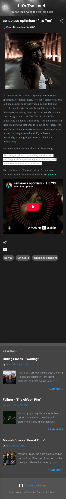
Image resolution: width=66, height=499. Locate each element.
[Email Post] (5, 250)
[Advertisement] (33, 304)
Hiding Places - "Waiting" (21, 359)
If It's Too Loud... (32, 5)
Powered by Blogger (35, 485)
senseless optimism (45, 257)
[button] (61, 21)
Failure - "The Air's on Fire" (22, 399)
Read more (55, 388)
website (52, 174)
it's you (8, 257)
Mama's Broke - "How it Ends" (24, 440)
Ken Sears (23, 257)
